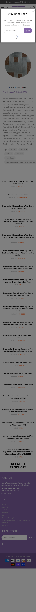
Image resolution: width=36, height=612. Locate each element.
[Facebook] (17, 37)
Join (28, 30)
